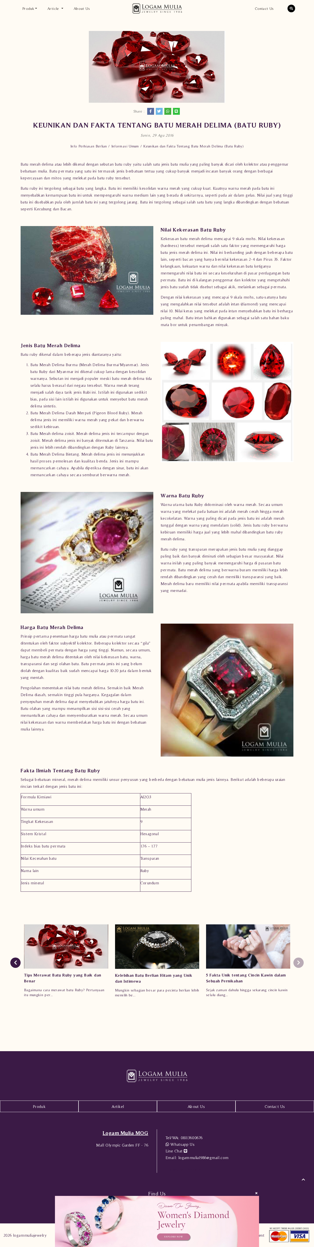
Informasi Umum (125, 146)
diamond (249, 304)
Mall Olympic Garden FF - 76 (122, 1145)
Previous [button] (15, 963)
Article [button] (53, 8)
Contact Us (264, 8)
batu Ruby (39, 371)
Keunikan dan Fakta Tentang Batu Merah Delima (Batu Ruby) (193, 146)
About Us (82, 8)
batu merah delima (89, 688)
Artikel (118, 1106)
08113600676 (184, 1137)
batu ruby (123, 164)
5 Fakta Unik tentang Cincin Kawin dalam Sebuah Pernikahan (246, 978)
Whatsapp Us (182, 1144)
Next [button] (298, 963)
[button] (291, 9)
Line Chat (175, 1151)
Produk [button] (28, 8)
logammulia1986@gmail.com (197, 1157)
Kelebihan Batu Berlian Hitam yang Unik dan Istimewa (153, 978)
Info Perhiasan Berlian (88, 146)
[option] (66, 962)
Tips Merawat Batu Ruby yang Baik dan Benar (62, 978)
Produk (39, 1106)
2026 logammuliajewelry (25, 1235)
